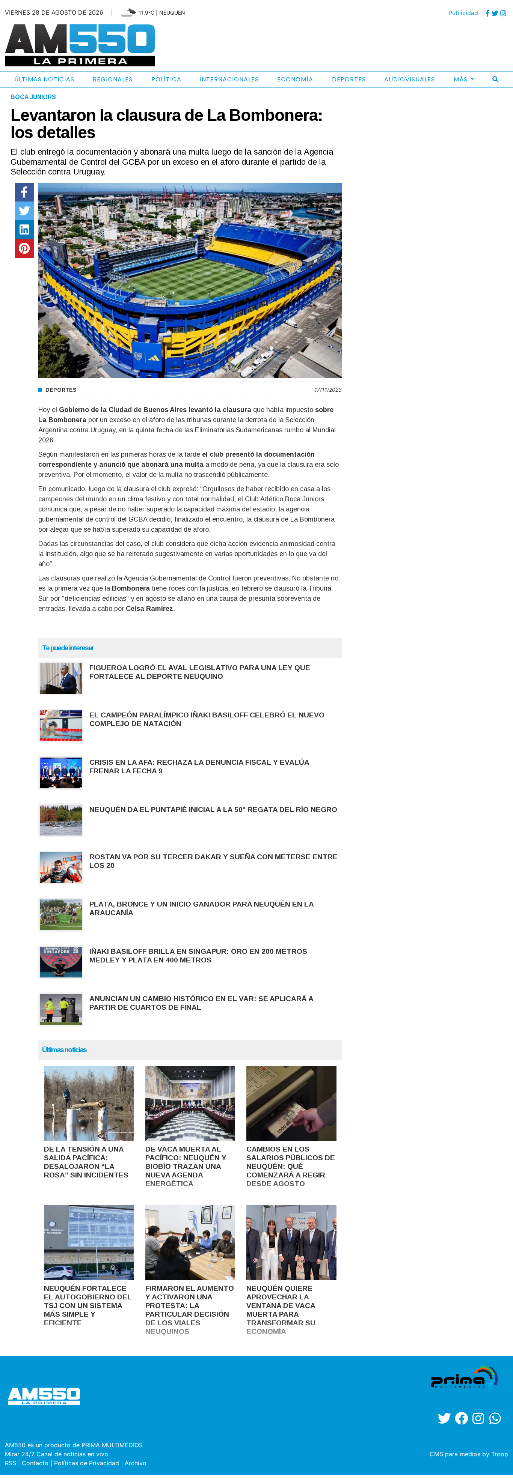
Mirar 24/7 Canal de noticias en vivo (56, 1454)
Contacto (35, 1463)
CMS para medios (455, 1454)
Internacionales (229, 79)
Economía (295, 79)
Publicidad (463, 13)
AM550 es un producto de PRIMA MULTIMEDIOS (74, 1445)
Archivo (135, 1463)
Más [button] (461, 79)
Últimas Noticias (44, 79)
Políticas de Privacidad (86, 1463)
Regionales (113, 79)
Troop (499, 1454)
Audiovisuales (409, 79)
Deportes (349, 79)
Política (166, 79)
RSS (10, 1463)
